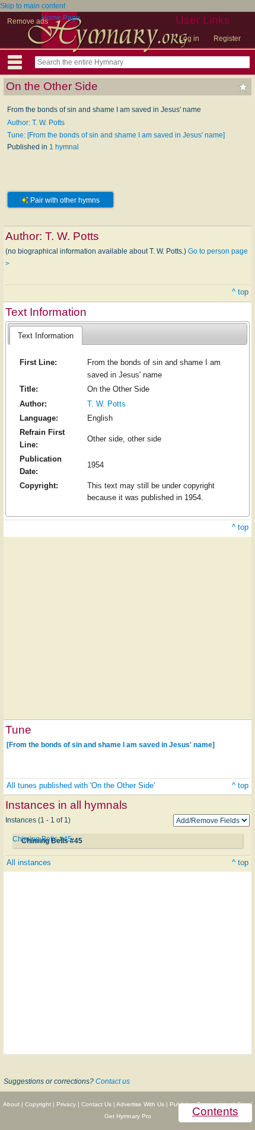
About (11, 1104)
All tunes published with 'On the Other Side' (81, 785)
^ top (240, 291)
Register (227, 38)
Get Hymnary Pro (127, 1116)
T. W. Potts (106, 403)
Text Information (46, 335)
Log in (189, 38)
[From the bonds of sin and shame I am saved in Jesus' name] (111, 745)
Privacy (66, 1104)
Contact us (112, 1081)
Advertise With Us (140, 1104)
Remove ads (27, 21)
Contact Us (96, 1104)
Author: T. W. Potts (36, 123)
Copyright (38, 1104)
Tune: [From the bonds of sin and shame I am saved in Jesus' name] (116, 135)
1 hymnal (64, 147)
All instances (29, 862)
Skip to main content (32, 6)
